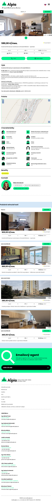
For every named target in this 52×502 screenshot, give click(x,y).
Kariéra (3, 392)
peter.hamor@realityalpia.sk (8, 459)
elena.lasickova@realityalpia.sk (9, 466)
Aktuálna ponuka (5, 387)
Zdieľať (22, 11)
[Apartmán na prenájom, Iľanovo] (13, 6)
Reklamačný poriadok (7, 404)
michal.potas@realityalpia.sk (8, 419)
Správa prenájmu (5, 397)
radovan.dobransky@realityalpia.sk (10, 426)
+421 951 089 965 (5, 473)
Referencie (4, 389)
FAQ (2, 394)
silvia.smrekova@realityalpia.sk (32, 185)
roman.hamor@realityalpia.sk (8, 451)
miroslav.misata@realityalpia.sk (9, 433)
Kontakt (3, 402)
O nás (2, 399)
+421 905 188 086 (5, 449)
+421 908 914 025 (5, 440)
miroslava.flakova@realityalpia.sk (9, 489)
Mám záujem (7, 368)
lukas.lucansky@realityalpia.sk (8, 442)
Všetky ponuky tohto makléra (21, 188)
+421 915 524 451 (18, 185)
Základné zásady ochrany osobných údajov (13, 406)
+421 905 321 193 (5, 458)
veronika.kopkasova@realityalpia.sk (10, 482)
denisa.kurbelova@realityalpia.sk (9, 475)
